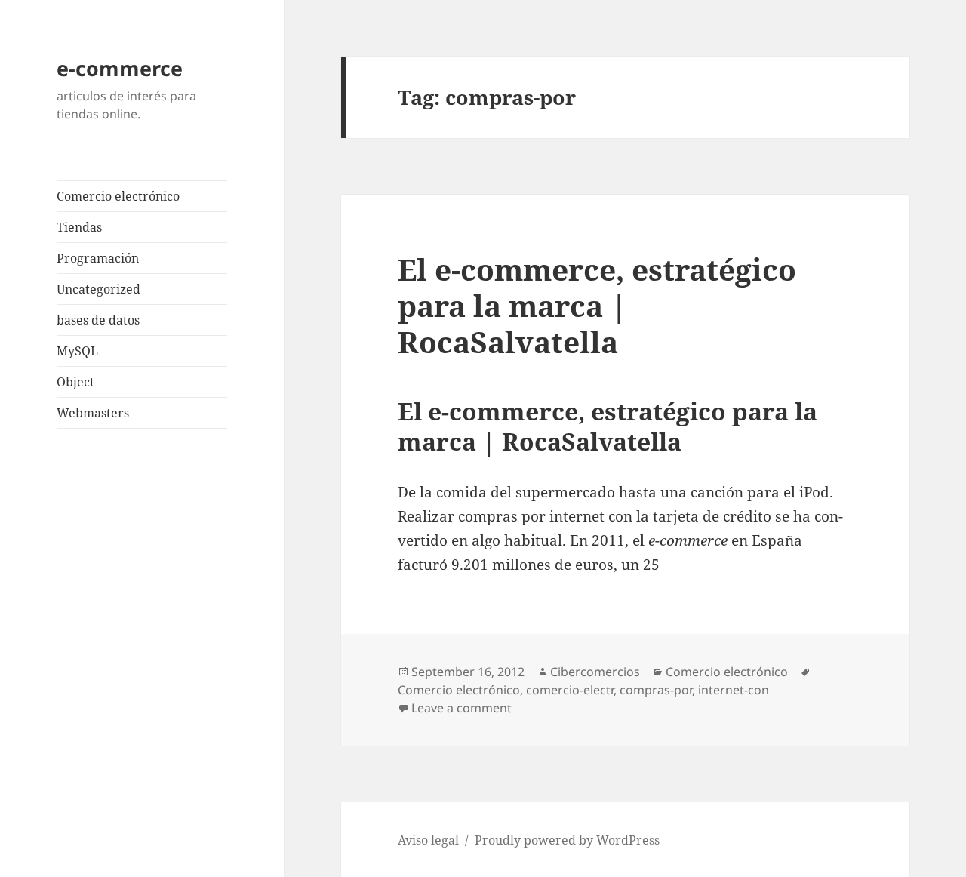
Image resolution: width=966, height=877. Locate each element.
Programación (98, 258)
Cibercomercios (595, 671)
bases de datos (98, 320)
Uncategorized (98, 289)
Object (75, 382)
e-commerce (120, 68)
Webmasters (93, 413)
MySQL (77, 351)
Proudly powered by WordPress (567, 840)
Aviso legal (428, 840)
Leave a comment (461, 708)
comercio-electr (570, 690)
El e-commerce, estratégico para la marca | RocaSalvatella (597, 305)
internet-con (733, 690)
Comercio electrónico (118, 196)
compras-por (656, 690)
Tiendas (79, 227)
